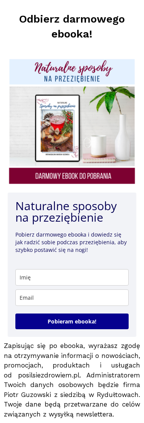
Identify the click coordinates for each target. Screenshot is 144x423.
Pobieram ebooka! (72, 321)
